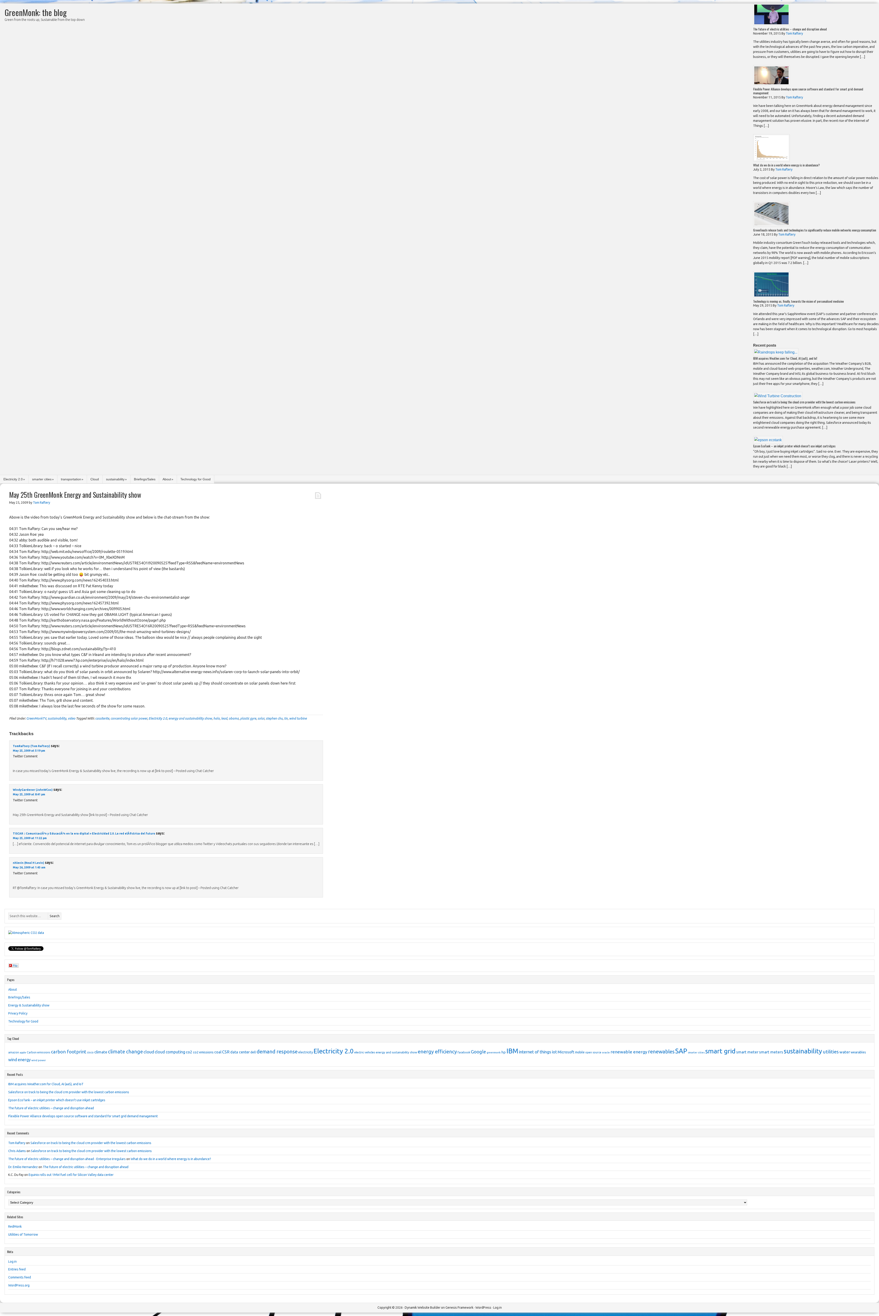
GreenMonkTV (36, 718)
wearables (858, 1052)
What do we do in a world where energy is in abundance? (786, 165)
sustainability (115, 479)
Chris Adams (17, 1151)
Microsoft (566, 1052)
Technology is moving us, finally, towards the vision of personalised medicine (798, 301)
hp (503, 1052)
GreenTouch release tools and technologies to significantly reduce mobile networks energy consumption (814, 230)
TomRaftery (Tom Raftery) (31, 746)
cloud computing (170, 1052)
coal (217, 1052)
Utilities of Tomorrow (23, 1234)
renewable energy (628, 1051)
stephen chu (274, 718)
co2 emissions (203, 1052)
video (71, 718)
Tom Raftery (16, 1143)
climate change (125, 1051)
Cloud (94, 479)
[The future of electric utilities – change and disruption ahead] (771, 24)
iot (554, 1052)
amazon (13, 1052)
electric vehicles (364, 1052)
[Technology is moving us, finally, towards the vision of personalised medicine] (771, 296)
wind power (38, 1060)
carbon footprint (68, 1051)
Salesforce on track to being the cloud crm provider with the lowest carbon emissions (804, 402)
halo (216, 718)
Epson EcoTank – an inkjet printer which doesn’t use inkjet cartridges (794, 445)
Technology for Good (195, 479)
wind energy (19, 1059)
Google (478, 1051)
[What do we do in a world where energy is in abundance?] (771, 160)
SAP (681, 1051)
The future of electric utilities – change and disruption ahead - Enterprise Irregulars (67, 1159)
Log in (12, 1261)
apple (23, 1052)
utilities (831, 1051)
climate (100, 1052)
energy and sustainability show (190, 718)
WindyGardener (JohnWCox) (33, 789)
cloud (149, 1052)
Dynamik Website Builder (422, 1307)
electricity (305, 1052)
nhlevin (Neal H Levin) (28, 862)
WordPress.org (19, 1285)
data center (240, 1052)
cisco (90, 1052)
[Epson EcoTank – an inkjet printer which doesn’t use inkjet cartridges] (768, 440)
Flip (15, 965)
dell (253, 1052)
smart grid (720, 1051)
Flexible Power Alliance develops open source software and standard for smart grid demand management (808, 91)
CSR (226, 1052)
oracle (606, 1052)
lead (224, 718)
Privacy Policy (17, 1013)
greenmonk (494, 1052)
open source (593, 1052)
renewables (661, 1051)
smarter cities (42, 479)
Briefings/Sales (144, 479)
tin (286, 718)
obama (234, 718)
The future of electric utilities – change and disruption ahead (790, 29)
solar (261, 718)
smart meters (771, 1052)
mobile (580, 1052)
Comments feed (19, 1277)
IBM (512, 1051)
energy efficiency (437, 1051)
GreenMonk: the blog (36, 12)
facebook (464, 1052)
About (167, 479)
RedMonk (15, 1226)
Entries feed (17, 1269)
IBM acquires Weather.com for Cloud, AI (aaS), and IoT (785, 358)
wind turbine (298, 718)
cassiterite (102, 718)
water (844, 1052)
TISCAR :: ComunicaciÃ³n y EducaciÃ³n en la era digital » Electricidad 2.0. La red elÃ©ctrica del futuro (84, 833)
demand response (277, 1051)
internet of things (535, 1052)
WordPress (483, 1307)
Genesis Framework (459, 1307)
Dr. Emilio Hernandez (23, 1167)
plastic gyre (248, 718)
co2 (189, 1052)
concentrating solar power (129, 718)
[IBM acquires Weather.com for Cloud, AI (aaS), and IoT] (775, 352)
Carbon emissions (38, 1052)
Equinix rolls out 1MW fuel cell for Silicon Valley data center (71, 1175)
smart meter (747, 1052)
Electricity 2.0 (13, 479)
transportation (71, 479)
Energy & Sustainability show (28, 1005)
